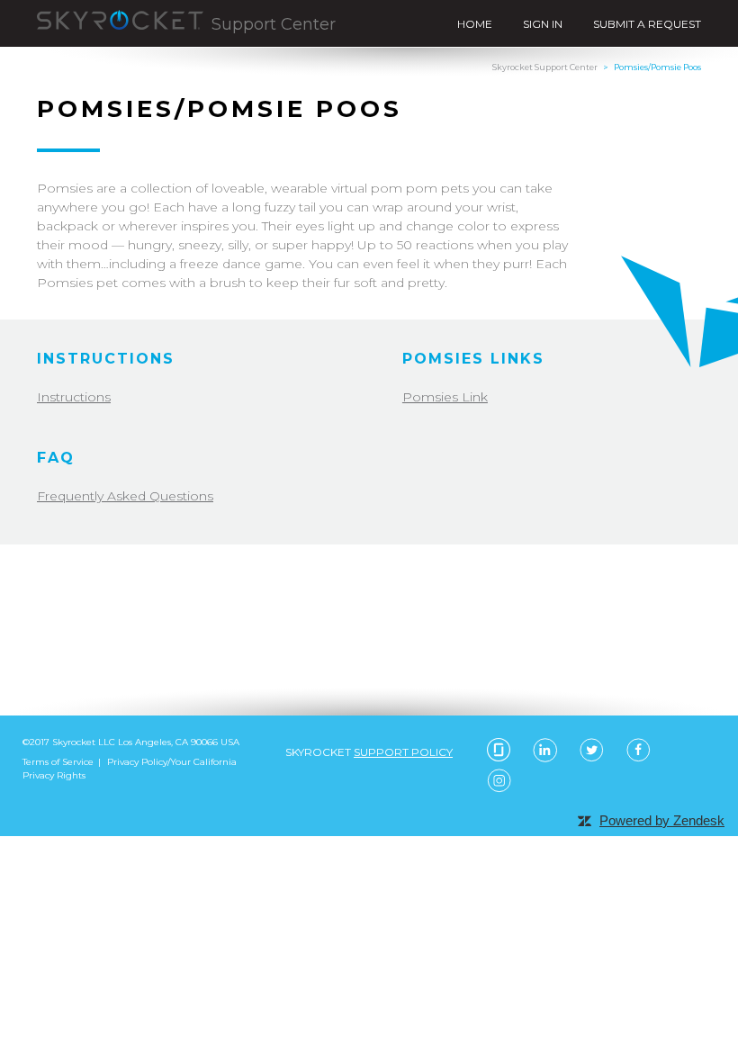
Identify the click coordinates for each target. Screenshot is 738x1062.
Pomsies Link (445, 397)
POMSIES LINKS (473, 358)
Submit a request (647, 24)
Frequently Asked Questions (125, 496)
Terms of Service (58, 762)
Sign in (542, 24)
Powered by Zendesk (661, 820)
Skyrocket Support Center (545, 67)
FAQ (56, 457)
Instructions (74, 397)
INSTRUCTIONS (106, 358)
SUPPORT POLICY (403, 752)
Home (474, 24)
